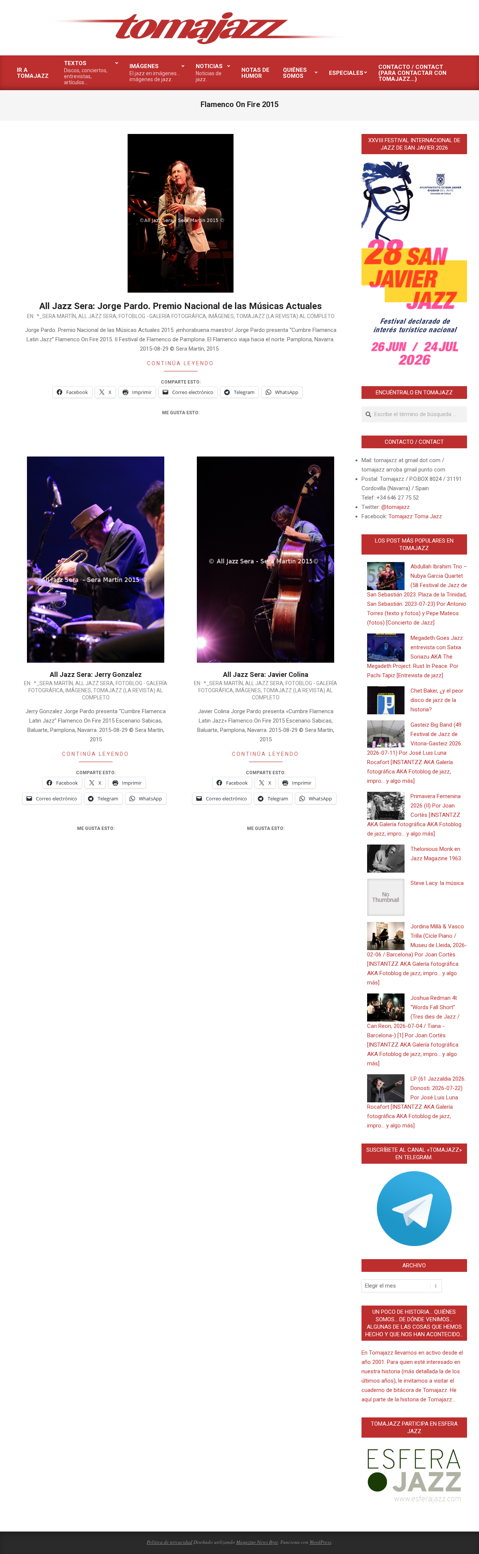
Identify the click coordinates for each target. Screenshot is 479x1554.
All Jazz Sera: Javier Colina (265, 674)
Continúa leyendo (180, 363)
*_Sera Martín (56, 316)
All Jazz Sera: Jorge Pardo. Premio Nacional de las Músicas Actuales (180, 306)
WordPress (320, 1542)
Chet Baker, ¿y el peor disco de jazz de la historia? (437, 700)
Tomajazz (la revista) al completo (285, 316)
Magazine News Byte (257, 1542)
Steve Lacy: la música (437, 883)
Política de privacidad (169, 1542)
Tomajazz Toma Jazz (415, 516)
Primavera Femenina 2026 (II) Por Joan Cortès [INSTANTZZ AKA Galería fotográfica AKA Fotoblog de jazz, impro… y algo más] (414, 815)
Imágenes (221, 316)
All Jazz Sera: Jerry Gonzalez (96, 674)
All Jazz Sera (97, 316)
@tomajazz (395, 507)
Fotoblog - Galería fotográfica (162, 316)
